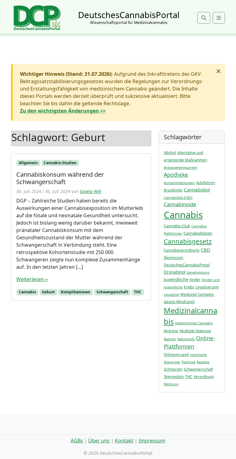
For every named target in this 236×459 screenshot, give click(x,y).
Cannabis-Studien (60, 162)
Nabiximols (186, 339)
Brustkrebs (173, 190)
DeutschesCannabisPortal (187, 265)
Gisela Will (90, 191)
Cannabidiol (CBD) (178, 197)
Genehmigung (198, 272)
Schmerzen (173, 369)
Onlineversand (176, 354)
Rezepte (203, 362)
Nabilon (170, 339)
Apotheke (176, 174)
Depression (173, 257)
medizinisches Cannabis (194, 323)
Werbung (171, 384)
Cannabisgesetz (188, 241)
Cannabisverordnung (181, 250)
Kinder (195, 279)
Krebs (189, 287)
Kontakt (124, 440)
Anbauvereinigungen (180, 167)
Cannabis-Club (177, 226)
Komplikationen (75, 292)
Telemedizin (174, 376)
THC (137, 292)
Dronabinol (174, 272)
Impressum (152, 440)
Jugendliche (176, 279)
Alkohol (170, 152)
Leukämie (171, 294)
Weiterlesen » (32, 279)
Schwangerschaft (112, 292)
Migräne (171, 331)
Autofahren (205, 182)
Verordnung (204, 376)
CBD (205, 250)
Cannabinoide (180, 204)
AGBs (77, 440)
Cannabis (27, 292)
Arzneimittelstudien (179, 183)
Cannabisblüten (197, 233)
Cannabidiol (197, 190)
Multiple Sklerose (195, 331)
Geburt (48, 292)
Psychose (188, 362)
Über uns (99, 440)
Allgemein (28, 162)
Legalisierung (206, 287)
